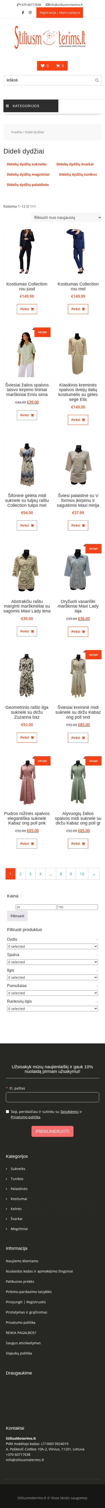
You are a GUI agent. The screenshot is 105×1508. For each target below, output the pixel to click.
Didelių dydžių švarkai (75, 164)
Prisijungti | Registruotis (26, 1302)
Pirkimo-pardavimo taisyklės (29, 1291)
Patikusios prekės (20, 1281)
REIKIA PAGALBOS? (21, 1332)
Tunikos (17, 1178)
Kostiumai (19, 1198)
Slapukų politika (19, 1353)
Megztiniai (19, 1228)
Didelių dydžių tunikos (78, 174)
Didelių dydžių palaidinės (28, 184)
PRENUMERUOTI (52, 1131)
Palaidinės (19, 1188)
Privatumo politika (25, 1117)
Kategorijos (26, 106)
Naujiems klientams (22, 1261)
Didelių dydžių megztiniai (28, 174)
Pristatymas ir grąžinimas (26, 1312)
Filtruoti (17, 916)
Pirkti (24, 309)
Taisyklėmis (69, 1111)
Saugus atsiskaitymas (23, 1343)
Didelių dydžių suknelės (27, 164)
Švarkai (16, 1218)
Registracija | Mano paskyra (60, 12)
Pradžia (16, 132)
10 (82, 873)
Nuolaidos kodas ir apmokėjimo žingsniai (39, 1271)
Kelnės (16, 1208)
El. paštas (17, 1088)
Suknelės (18, 1168)
